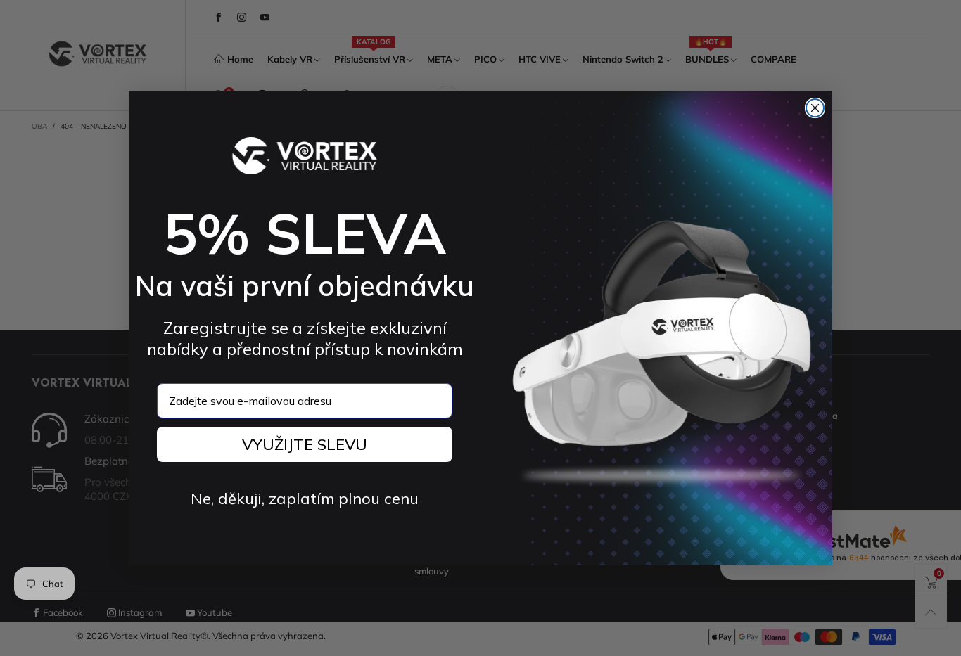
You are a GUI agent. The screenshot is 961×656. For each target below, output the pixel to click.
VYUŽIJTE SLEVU (304, 444)
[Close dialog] (815, 108)
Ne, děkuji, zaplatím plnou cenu (305, 498)
